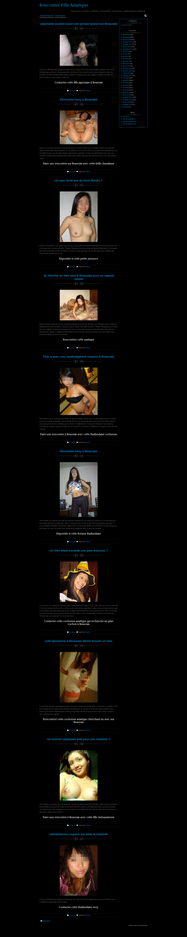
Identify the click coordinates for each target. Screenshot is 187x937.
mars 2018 (126, 34)
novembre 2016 (127, 71)
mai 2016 (125, 85)
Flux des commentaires (129, 121)
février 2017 (126, 63)
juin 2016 (125, 83)
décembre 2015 (127, 97)
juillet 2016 (126, 80)
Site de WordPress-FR (129, 124)
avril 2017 (125, 59)
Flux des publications (129, 119)
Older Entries (46, 921)
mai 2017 (125, 56)
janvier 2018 (126, 39)
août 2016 (126, 78)
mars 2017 (126, 61)
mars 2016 (126, 90)
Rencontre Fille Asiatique (63, 5)
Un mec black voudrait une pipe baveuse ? (79, 550)
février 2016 (126, 92)
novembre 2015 (127, 99)
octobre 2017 (126, 47)
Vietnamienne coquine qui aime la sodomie (78, 834)
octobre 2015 (126, 102)
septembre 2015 (127, 104)
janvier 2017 (126, 66)
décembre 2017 (127, 42)
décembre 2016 (127, 68)
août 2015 (126, 107)
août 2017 (126, 51)
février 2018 (126, 37)
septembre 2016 (127, 75)
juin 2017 (125, 54)
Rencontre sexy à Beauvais (78, 99)
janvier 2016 (126, 95)
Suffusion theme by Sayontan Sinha (138, 925)
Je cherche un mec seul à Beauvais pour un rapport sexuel (78, 277)
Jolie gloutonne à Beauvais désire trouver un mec (78, 641)
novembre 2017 (127, 44)
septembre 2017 (127, 49)
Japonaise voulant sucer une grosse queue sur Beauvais (78, 23)
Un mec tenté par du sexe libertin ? (78, 180)
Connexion (126, 116)
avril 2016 (125, 87)
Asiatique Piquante (46, 16)
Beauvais (87, 90)
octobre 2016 (126, 73)
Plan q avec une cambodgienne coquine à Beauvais (78, 356)
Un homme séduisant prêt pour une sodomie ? (78, 739)
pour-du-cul (72, 90)
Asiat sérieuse (60, 16)
